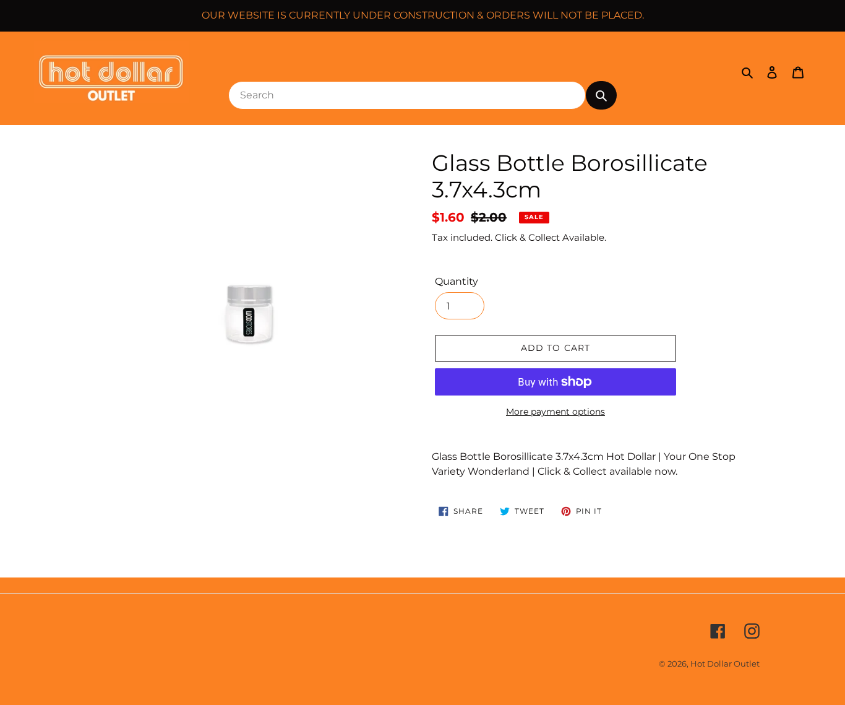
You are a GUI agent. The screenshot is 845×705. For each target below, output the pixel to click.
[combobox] (407, 95)
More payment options (555, 411)
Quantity (456, 281)
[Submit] (601, 95)
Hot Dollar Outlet (725, 663)
